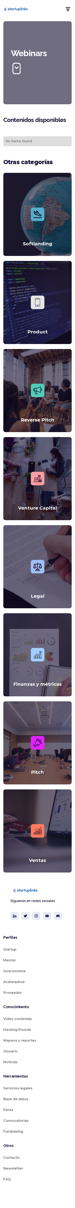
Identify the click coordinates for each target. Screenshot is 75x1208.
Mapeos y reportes (19, 1040)
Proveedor (12, 993)
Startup (9, 949)
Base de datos (15, 1099)
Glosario (10, 1051)
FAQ (7, 1179)
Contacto (11, 1158)
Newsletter (13, 1168)
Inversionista (14, 971)
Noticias (10, 1062)
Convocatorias (16, 1121)
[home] (15, 9)
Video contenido (17, 1019)
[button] (67, 9)
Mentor (9, 960)
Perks (8, 1110)
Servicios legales (17, 1088)
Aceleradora (14, 982)
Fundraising (13, 1131)
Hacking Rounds (17, 1030)
